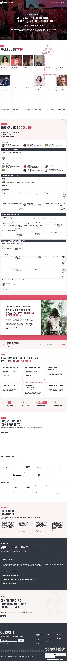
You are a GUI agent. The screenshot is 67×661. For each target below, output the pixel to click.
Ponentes (57, 2)
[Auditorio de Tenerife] (1, 136)
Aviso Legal (61, 659)
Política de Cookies (50, 659)
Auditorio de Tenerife (8, 137)
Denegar (50, 657)
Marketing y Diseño (49, 634)
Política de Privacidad (56, 659)
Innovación (48, 635)
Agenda (52, 2)
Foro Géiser (48, 637)
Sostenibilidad (48, 633)
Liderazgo (58, 634)
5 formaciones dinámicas (52, 369)
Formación (62, 2)
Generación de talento (61, 635)
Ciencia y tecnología (49, 641)
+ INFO (63, 344)
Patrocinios (3, 417)
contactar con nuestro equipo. (20, 551)
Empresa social (59, 639)
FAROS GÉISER (49, 639)
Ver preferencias (60, 657)
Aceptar (55, 654)
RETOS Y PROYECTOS (61, 633)
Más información (17, 228)
